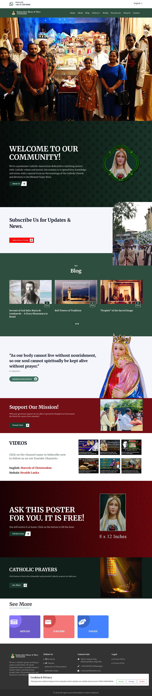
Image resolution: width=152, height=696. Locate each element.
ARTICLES (25, 631)
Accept (121, 681)
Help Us (126, 13)
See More (16, 585)
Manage (131, 681)
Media (105, 13)
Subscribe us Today (20, 240)
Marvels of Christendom (36, 468)
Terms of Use (118, 663)
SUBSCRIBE (59, 631)
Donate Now (17, 425)
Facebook (51, 659)
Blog (87, 13)
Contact (136, 13)
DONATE (93, 631)
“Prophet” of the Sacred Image (71, 310)
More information (106, 681)
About (80, 13)
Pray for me (116, 13)
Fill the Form (18, 534)
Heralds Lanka (29, 472)
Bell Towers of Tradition (22, 310)
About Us (16, 184)
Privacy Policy (119, 659)
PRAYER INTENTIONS (22, 379)
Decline (142, 681)
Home (72, 13)
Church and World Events (113, 310)
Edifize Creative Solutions (88, 693)
